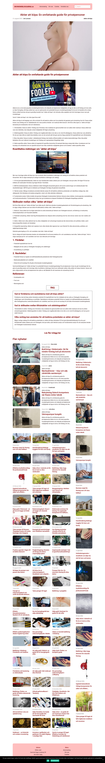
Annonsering (43, 6)
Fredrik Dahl (52, 387)
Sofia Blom (52, 409)
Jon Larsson (27, 18)
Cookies (57, 6)
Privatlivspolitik (54, 760)
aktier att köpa (88, 18)
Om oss (50, 6)
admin (50, 366)
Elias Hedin (54, 344)
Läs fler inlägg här (52, 333)
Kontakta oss (64, 6)
